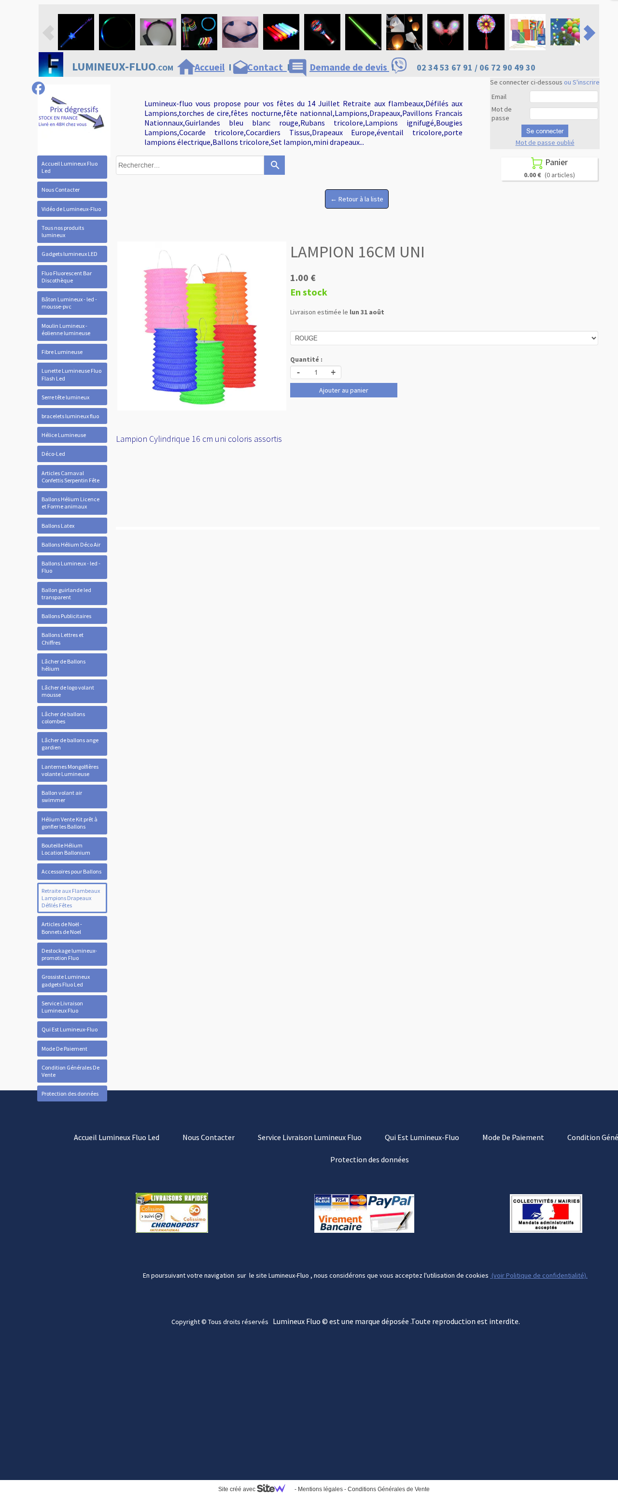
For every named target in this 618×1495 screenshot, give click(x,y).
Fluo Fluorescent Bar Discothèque (67, 276)
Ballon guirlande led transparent (66, 593)
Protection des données (70, 1093)
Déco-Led (53, 453)
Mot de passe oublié (545, 142)
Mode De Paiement (64, 1048)
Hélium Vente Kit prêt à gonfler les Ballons (70, 823)
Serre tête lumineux (65, 397)
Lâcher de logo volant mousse (68, 691)
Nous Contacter (61, 189)
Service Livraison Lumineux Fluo (62, 1007)
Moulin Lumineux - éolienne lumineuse (66, 329)
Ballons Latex (58, 525)
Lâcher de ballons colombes (63, 717)
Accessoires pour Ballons (71, 871)
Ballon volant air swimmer (62, 796)
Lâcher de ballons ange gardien (70, 743)
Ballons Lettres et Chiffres (63, 638)
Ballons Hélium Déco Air (71, 544)
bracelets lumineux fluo (70, 416)
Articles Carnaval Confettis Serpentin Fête (70, 476)
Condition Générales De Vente (70, 1071)
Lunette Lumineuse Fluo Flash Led (71, 374)
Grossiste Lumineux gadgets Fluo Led (66, 980)
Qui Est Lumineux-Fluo (70, 1029)
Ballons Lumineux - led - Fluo (71, 567)
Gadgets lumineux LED (70, 253)
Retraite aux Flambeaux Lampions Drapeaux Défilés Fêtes (71, 898)
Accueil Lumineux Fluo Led (70, 167)
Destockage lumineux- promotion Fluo (69, 954)
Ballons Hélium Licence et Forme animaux (70, 502)
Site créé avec (237, 1489)
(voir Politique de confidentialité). (539, 1275)
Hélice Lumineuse (64, 434)
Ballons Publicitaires (66, 616)
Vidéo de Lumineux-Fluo (71, 208)
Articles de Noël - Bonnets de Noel (62, 927)
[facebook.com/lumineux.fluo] (38, 88)
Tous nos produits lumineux (63, 231)
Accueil (210, 67)
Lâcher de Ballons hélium (63, 665)
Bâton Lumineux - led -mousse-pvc (69, 303)
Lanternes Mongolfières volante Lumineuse (70, 770)
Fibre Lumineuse (62, 351)
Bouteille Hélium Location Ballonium (66, 849)
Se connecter (544, 131)
